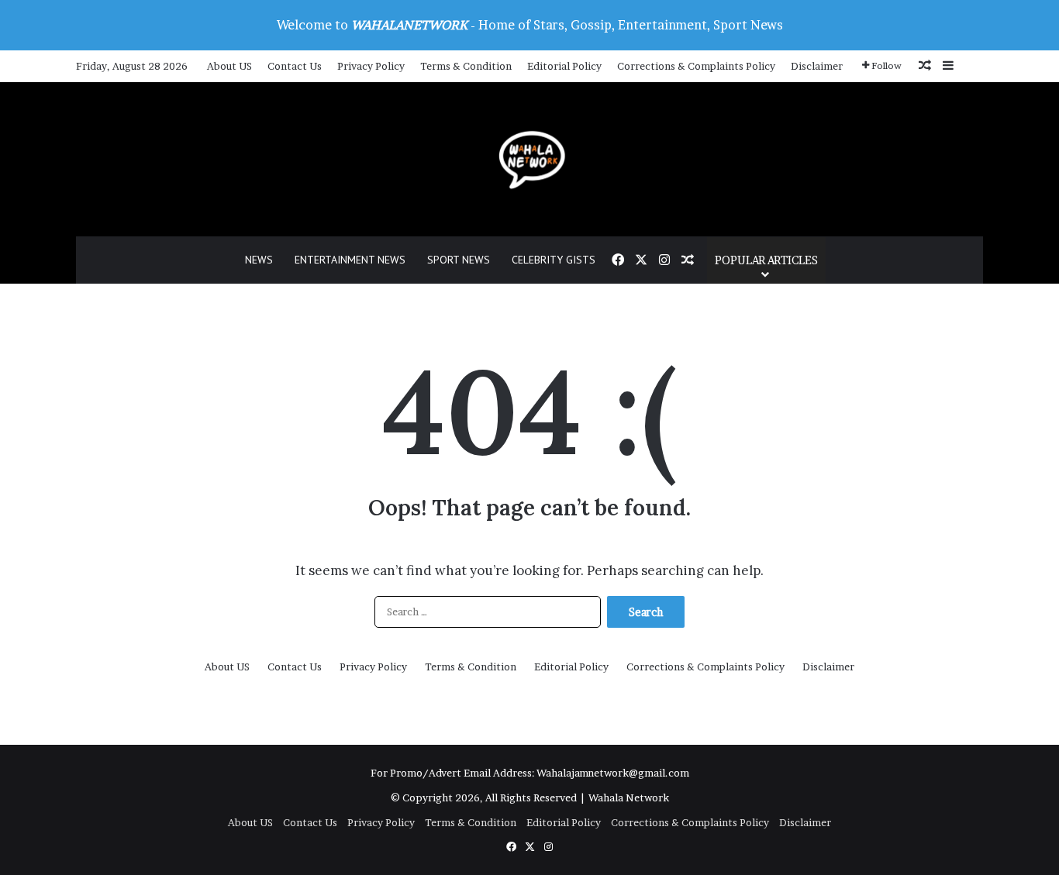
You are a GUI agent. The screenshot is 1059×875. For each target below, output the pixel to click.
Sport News (458, 260)
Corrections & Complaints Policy (696, 66)
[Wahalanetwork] (530, 159)
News (259, 260)
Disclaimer (817, 66)
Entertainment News (350, 260)
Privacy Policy (371, 66)
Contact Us (294, 66)
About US (229, 66)
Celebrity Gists (553, 260)
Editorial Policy (564, 66)
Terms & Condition (466, 66)
